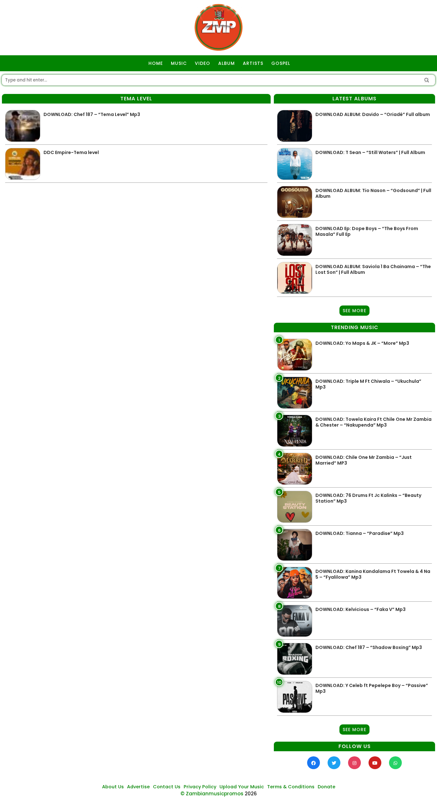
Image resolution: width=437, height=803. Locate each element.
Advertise (138, 787)
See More (354, 310)
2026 (251, 793)
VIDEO (202, 63)
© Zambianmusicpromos (211, 793)
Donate (326, 787)
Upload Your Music (241, 787)
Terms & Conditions (290, 787)
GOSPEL (280, 63)
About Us (113, 787)
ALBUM (226, 63)
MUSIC (179, 63)
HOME (155, 63)
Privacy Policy (200, 787)
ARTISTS (253, 63)
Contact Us (166, 787)
